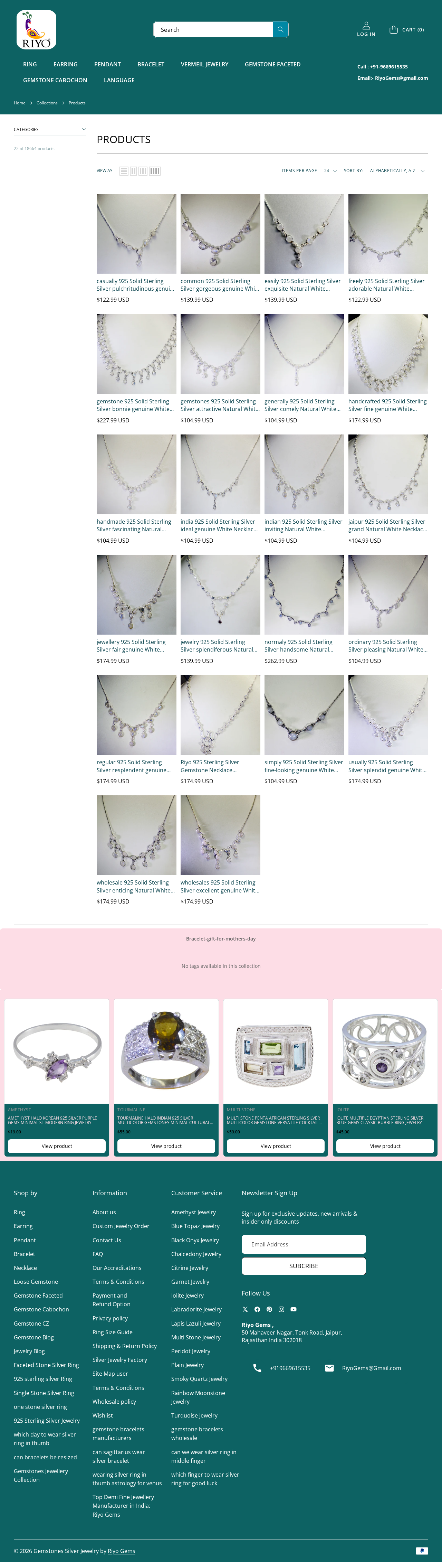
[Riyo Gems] (36, 29)
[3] (142, 171)
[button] (407, 29)
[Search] (280, 29)
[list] (123, 171)
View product (57, 1146)
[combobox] (221, 29)
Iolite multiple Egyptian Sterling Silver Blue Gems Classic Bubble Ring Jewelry (379, 1120)
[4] (155, 171)
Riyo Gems (121, 1551)
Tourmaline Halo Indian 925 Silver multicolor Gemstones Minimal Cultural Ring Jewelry (163, 1122)
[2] (133, 171)
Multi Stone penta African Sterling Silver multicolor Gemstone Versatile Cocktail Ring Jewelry (273, 1122)
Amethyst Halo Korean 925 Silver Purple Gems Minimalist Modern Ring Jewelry (52, 1120)
